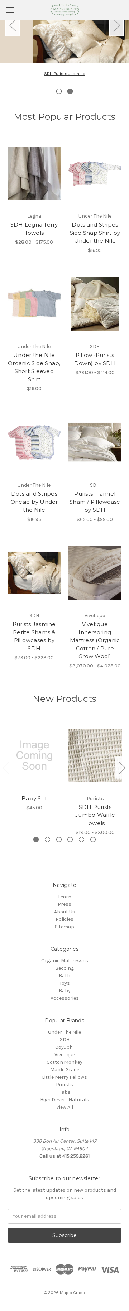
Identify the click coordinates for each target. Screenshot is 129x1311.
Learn (64, 897)
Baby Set (34, 798)
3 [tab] (59, 839)
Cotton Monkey (64, 1062)
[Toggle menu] (10, 10)
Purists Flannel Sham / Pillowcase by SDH (95, 501)
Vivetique (64, 1055)
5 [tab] (81, 839)
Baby (65, 991)
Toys (64, 983)
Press (64, 904)
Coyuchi (64, 1047)
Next (116, 25)
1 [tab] (59, 91)
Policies (64, 919)
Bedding (64, 968)
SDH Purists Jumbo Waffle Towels (95, 815)
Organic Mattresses (64, 961)
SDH (65, 1040)
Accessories (65, 998)
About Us (64, 912)
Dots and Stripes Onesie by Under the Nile (34, 501)
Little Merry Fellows (64, 1077)
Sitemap (64, 927)
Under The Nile (64, 1032)
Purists (64, 1085)
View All (64, 1107)
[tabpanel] (64, 59)
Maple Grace (64, 1070)
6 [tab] (93, 839)
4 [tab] (70, 839)
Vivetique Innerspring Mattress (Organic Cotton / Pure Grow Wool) (95, 640)
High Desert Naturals (64, 1100)
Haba (64, 1092)
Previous (12, 25)
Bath (64, 976)
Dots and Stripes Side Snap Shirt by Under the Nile (95, 232)
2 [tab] (70, 91)
